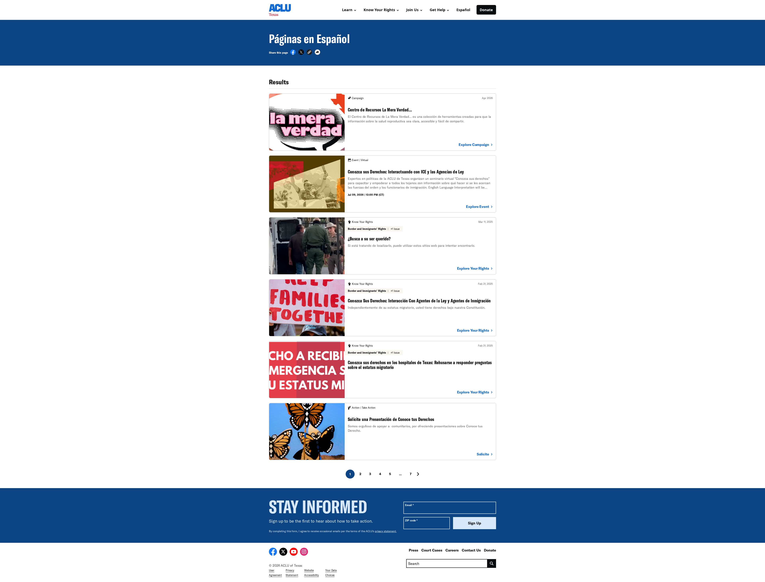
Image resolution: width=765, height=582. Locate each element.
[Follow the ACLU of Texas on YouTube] (294, 552)
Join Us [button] (412, 9)
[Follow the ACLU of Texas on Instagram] (304, 552)
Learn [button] (347, 9)
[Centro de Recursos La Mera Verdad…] (382, 122)
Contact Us (471, 550)
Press (413, 550)
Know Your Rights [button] (379, 9)
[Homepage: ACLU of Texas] (283, 10)
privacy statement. (386, 531)
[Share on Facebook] (293, 53)
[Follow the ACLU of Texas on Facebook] (273, 552)
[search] (491, 563)
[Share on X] (301, 53)
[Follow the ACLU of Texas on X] (283, 552)
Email (409, 505)
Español (463, 9)
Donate (486, 9)
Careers (452, 550)
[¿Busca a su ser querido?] (382, 245)
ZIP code (411, 520)
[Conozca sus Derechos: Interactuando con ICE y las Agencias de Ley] (382, 184)
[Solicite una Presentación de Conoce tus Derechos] (382, 431)
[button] (309, 52)
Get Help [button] (437, 9)
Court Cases (431, 550)
